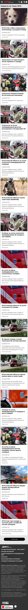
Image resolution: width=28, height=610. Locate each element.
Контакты (4, 557)
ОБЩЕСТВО (5, 37)
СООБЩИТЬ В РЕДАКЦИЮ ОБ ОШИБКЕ (12, 561)
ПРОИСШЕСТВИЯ (6, 70)
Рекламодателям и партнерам (10, 559)
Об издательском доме (8, 549)
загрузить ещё (14, 539)
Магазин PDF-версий (7, 551)
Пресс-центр (21, 549)
